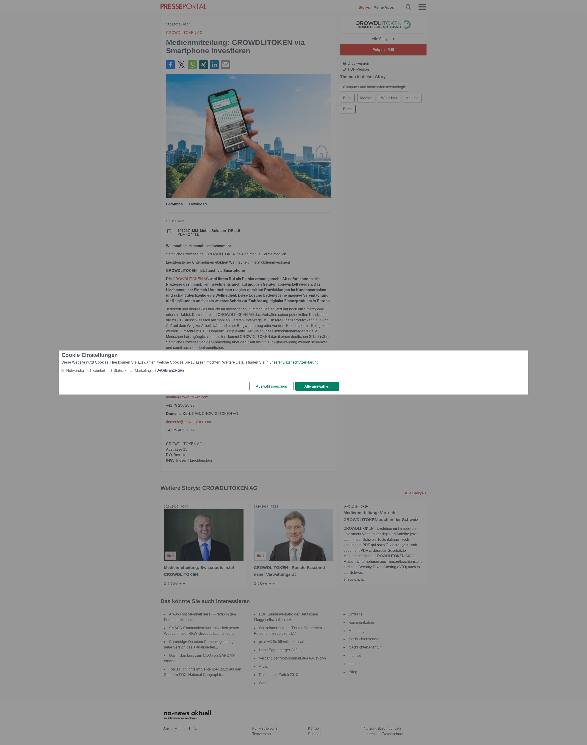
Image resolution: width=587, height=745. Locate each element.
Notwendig (75, 370)
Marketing (143, 370)
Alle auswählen (317, 386)
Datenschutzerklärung (300, 362)
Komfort (98, 370)
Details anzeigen (170, 370)
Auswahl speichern (271, 386)
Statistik (120, 370)
